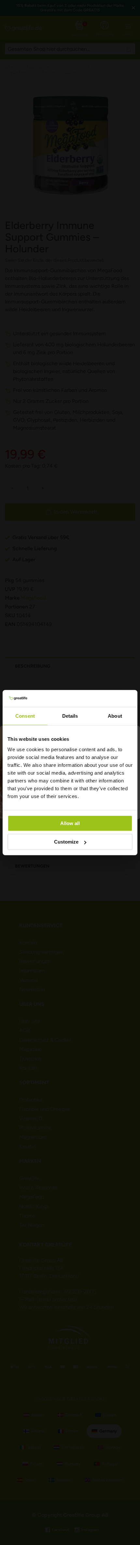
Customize (66, 842)
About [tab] (115, 716)
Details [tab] (70, 716)
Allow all (70, 823)
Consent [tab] (25, 716)
